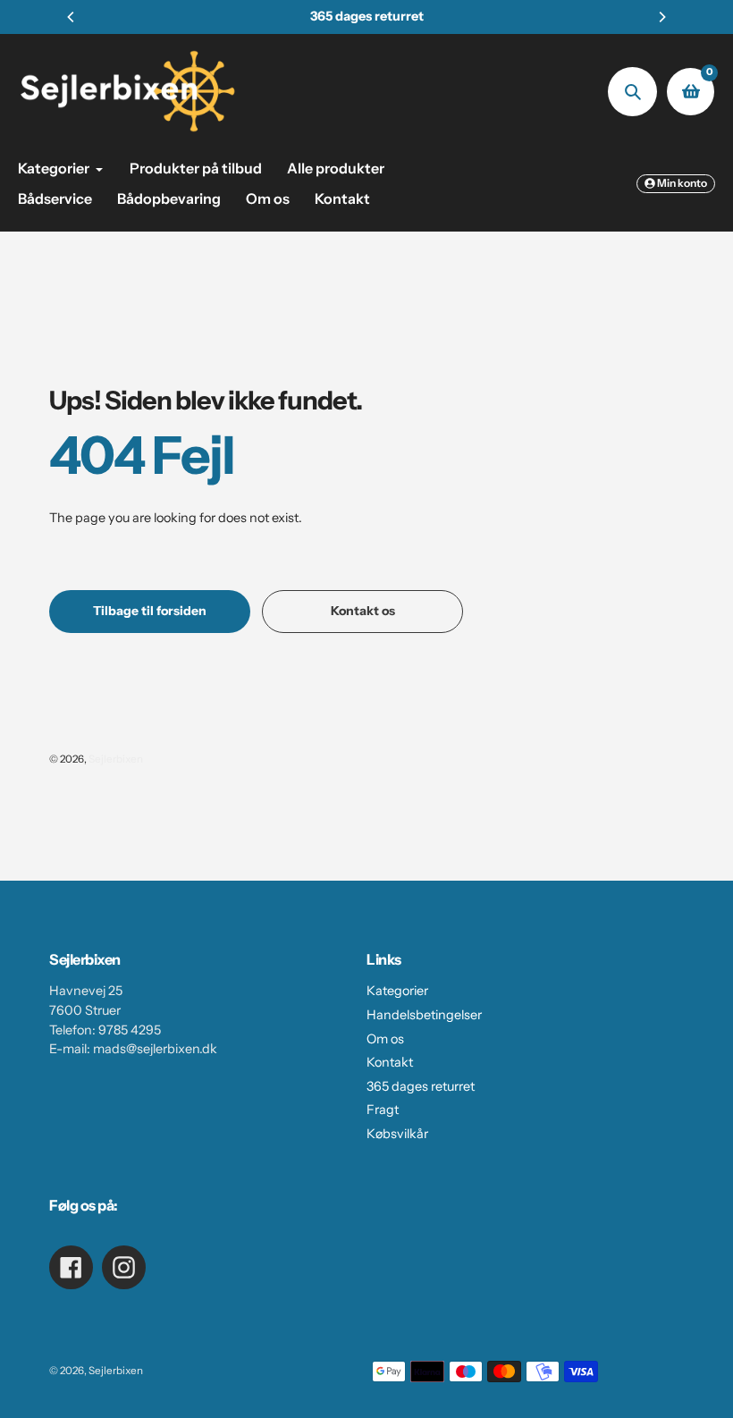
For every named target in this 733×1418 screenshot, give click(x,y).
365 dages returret (420, 1086)
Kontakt (389, 1062)
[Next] (661, 17)
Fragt (382, 1109)
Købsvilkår (397, 1134)
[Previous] (71, 17)
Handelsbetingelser (424, 1015)
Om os (385, 1039)
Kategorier (397, 991)
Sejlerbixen (115, 759)
